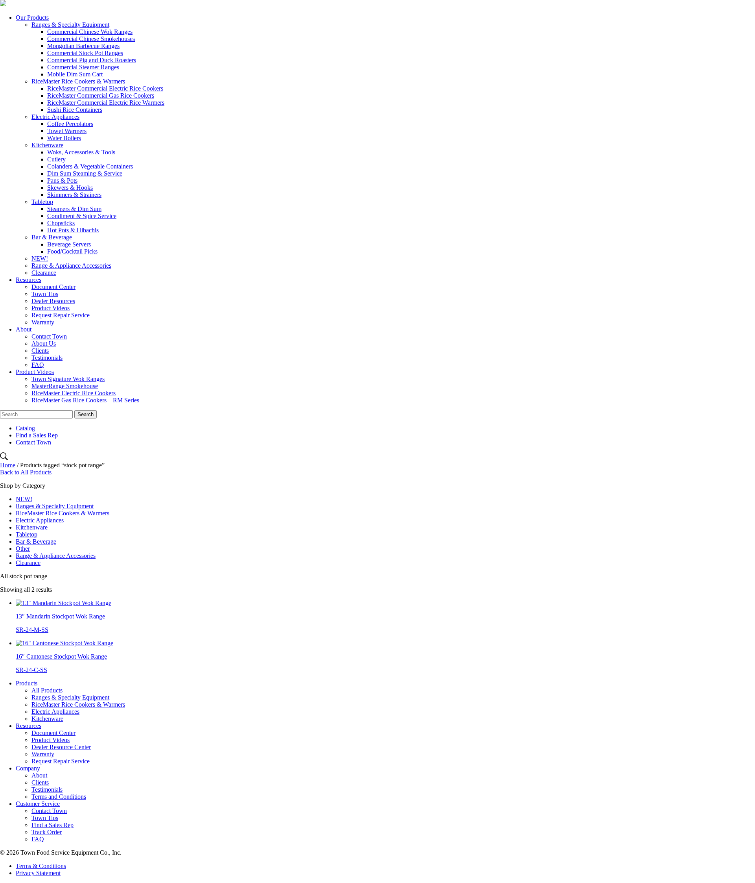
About (23, 329)
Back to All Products (26, 472)
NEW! (39, 258)
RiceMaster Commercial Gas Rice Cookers (100, 95)
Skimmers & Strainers (74, 194)
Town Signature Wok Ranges (68, 379)
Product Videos (50, 308)
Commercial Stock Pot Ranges (85, 53)
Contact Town (49, 336)
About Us (43, 343)
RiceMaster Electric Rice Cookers (73, 393)
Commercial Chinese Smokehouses (91, 38)
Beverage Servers (69, 244)
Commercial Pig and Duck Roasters (91, 60)
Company (28, 768)
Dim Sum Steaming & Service (84, 173)
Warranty (42, 322)
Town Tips (44, 294)
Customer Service (38, 803)
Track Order (46, 832)
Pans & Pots (62, 180)
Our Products (32, 17)
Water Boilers (64, 138)
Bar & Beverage (51, 237)
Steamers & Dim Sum (74, 208)
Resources (28, 279)
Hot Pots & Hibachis (73, 230)
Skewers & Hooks (70, 187)
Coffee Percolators (70, 123)
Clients (40, 350)
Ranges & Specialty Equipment (70, 24)
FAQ (37, 364)
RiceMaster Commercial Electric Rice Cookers (105, 88)
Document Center (53, 286)
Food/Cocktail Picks (72, 251)
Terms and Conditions (58, 796)
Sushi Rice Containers (74, 109)
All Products (47, 690)
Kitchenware (47, 145)
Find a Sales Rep (37, 435)
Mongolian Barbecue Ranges (83, 46)
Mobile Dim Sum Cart (75, 74)
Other (23, 548)
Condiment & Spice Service (81, 216)
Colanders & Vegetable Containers (90, 166)
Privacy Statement (38, 873)
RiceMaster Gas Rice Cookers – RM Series (85, 400)
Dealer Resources (53, 301)
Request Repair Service (60, 315)
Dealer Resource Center (61, 747)
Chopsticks (61, 223)
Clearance (43, 272)
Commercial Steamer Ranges (83, 67)
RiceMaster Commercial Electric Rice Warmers (105, 102)
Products (26, 683)
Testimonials (47, 357)
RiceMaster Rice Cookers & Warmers (78, 81)
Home (7, 465)
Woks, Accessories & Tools (81, 152)
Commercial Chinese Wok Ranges (90, 31)
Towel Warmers (67, 131)
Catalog (25, 428)
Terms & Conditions (41, 866)
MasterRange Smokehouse (64, 386)
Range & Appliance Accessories (71, 265)
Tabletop (42, 201)
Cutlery (56, 159)
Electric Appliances (55, 116)
